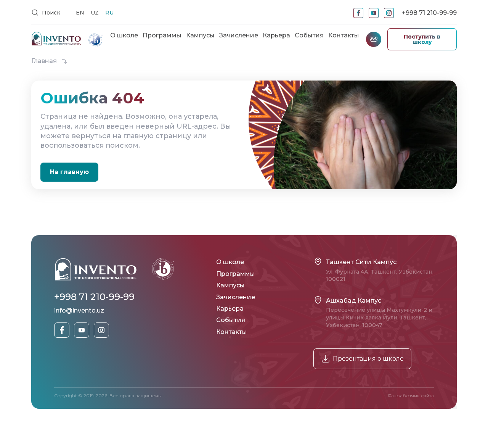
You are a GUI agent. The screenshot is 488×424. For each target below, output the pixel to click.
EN (80, 12)
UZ (95, 12)
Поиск (50, 12)
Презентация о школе (368, 358)
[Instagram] (389, 13)
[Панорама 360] (373, 39)
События (309, 35)
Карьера (276, 35)
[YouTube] (373, 13)
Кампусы (200, 35)
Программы (162, 35)
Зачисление (238, 35)
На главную (69, 172)
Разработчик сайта (411, 395)
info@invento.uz (79, 310)
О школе (124, 35)
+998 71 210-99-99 (429, 12)
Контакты (343, 35)
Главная (44, 60)
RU (109, 12)
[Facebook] (358, 13)
